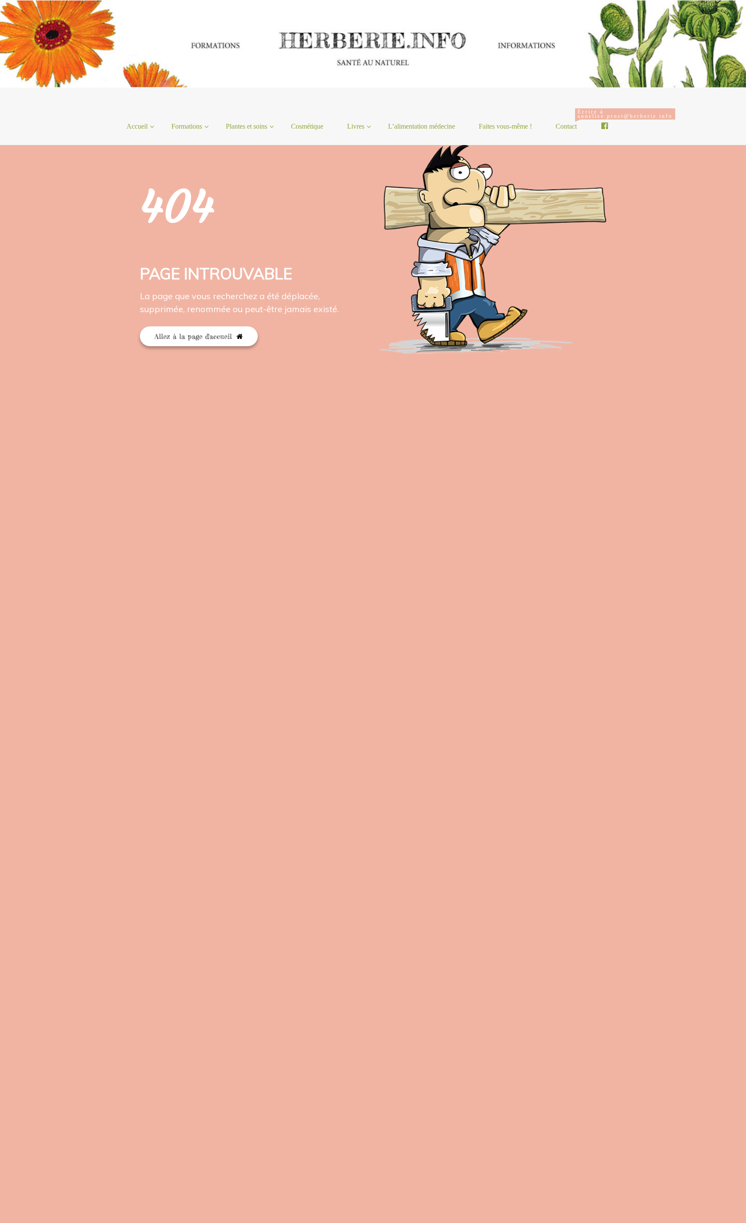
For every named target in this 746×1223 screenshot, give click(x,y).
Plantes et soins (246, 126)
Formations (186, 126)
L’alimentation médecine (421, 126)
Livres (355, 126)
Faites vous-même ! (505, 126)
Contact (569, 119)
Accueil (137, 126)
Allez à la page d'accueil (194, 336)
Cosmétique (307, 126)
